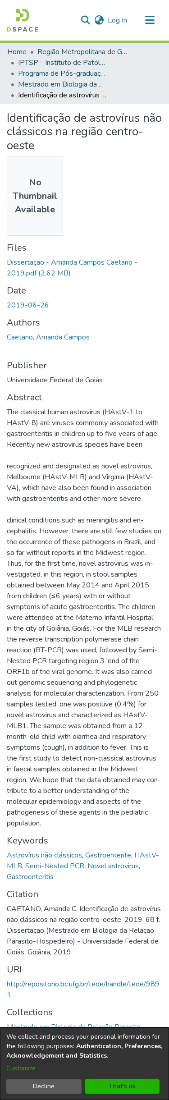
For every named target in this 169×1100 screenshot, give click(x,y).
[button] (22, 20)
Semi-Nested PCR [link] (54, 866)
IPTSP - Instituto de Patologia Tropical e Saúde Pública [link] (63, 63)
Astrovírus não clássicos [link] (44, 855)
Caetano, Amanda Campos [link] (48, 337)
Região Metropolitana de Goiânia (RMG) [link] (82, 52)
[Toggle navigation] (149, 20)
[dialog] (84, 1063)
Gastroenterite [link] (108, 855)
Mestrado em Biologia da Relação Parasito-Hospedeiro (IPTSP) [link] (63, 84)
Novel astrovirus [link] (113, 866)
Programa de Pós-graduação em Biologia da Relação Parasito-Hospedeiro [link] (63, 73)
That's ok (122, 1086)
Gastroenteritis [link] (30, 877)
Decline (44, 1086)
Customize (21, 1068)
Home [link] (17, 52)
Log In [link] (118, 20)
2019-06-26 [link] (28, 305)
